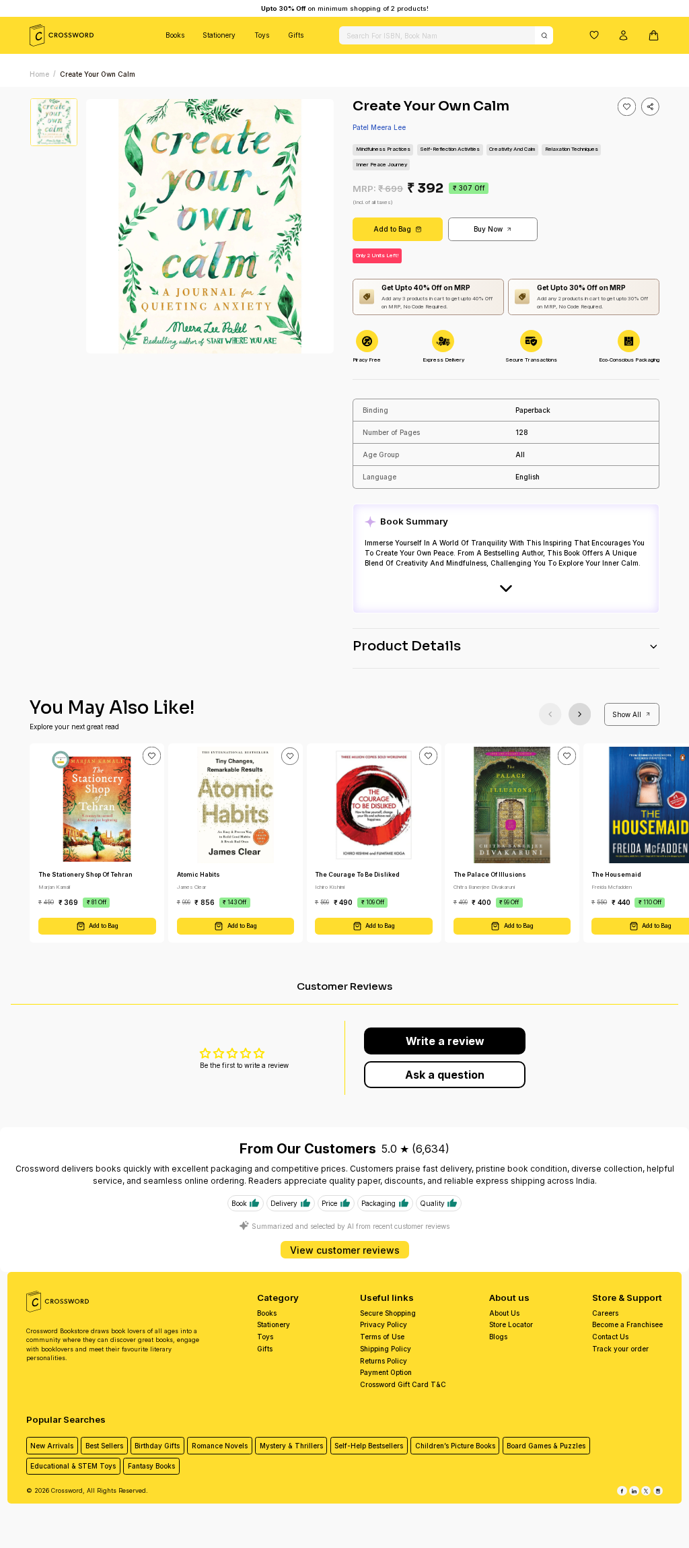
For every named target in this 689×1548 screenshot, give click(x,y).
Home (39, 74)
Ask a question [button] (444, 1074)
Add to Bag (392, 229)
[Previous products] (550, 714)
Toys (261, 35)
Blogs (498, 1337)
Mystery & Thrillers (291, 1446)
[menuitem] (175, 35)
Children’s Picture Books (455, 1446)
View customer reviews (345, 1250)
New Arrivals (51, 1446)
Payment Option (386, 1372)
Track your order (620, 1349)
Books (175, 35)
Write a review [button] (445, 1041)
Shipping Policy (385, 1349)
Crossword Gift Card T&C (403, 1384)
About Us (504, 1313)
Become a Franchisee (627, 1324)
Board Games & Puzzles (546, 1446)
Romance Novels (220, 1446)
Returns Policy (383, 1361)
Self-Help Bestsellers (368, 1446)
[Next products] (580, 714)
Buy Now (488, 229)
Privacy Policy (383, 1324)
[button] (594, 35)
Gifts (295, 35)
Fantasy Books (151, 1466)
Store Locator (511, 1324)
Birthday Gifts (157, 1446)
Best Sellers (104, 1446)
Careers (605, 1313)
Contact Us (610, 1337)
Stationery (219, 35)
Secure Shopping (388, 1313)
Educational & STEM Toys (73, 1466)
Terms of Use (382, 1337)
